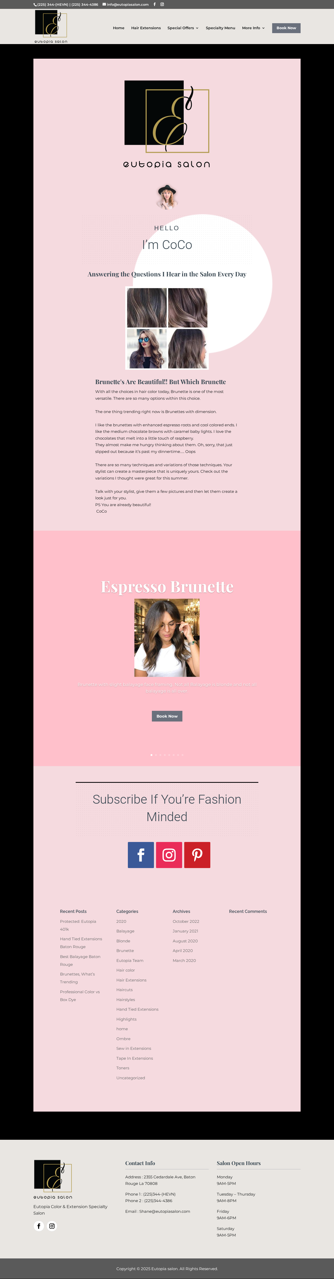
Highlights (126, 1019)
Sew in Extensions (133, 1048)
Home (118, 28)
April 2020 (183, 950)
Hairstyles (125, 999)
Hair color (125, 970)
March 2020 (184, 960)
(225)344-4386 (158, 1200)
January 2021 (185, 931)
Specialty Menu (220, 28)
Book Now (286, 28)
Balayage (125, 931)
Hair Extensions (146, 28)
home (122, 1028)
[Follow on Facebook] (141, 855)
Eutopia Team (130, 960)
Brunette (125, 950)
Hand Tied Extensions (137, 1009)
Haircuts (124, 989)
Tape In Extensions (134, 1058)
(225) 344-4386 (84, 4)
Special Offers (181, 28)
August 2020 (185, 940)
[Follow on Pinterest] (197, 855)
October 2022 (186, 921)
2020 (121, 921)
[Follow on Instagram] (169, 855)
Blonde (123, 940)
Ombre (123, 1038)
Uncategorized (130, 1077)
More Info (251, 28)
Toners (122, 1067)
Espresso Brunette (167, 585)
